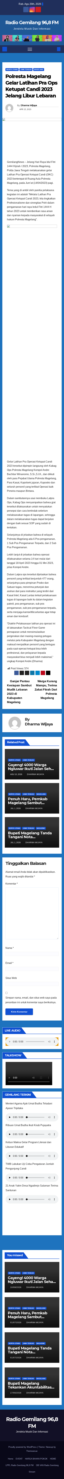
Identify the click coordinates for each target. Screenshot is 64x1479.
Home (10, 1459)
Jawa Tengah (26, 69)
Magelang (38, 69)
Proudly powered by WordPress (22, 1447)
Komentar (11, 883)
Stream (32, 1472)
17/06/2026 (16, 1393)
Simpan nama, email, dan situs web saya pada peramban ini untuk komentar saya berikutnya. (31, 1000)
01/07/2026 (16, 1322)
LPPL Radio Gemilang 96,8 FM (20, 1465)
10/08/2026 (16, 1287)
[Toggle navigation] (30, 49)
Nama (9, 948)
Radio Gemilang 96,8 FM (32, 22)
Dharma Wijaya (29, 105)
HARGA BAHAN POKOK (36, 1459)
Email (9, 963)
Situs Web (11, 978)
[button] (54, 49)
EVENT (19, 1459)
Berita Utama (12, 69)
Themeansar (31, 1451)
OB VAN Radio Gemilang (47, 1465)
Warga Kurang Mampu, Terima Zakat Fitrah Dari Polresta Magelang (46, 690)
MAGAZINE (41, 828)
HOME (53, 1459)
